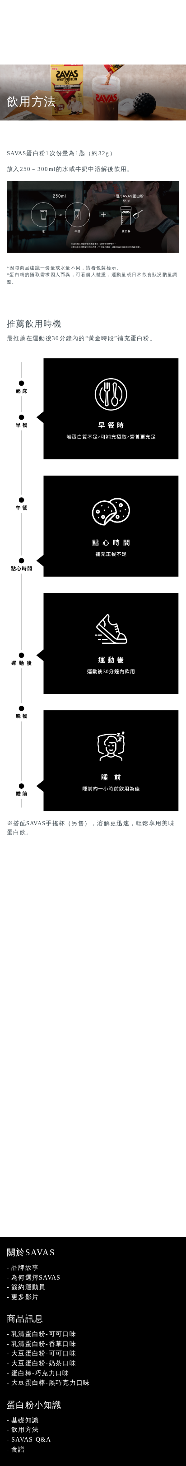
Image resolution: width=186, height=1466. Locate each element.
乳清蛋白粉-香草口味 (43, 1343)
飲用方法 (25, 1429)
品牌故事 (25, 1267)
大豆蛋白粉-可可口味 (43, 1353)
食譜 (18, 1449)
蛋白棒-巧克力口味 (40, 1373)
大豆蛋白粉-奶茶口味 (43, 1363)
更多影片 (25, 1296)
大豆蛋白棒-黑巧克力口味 (50, 1382)
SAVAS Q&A (31, 1439)
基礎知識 (25, 1420)
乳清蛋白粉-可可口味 (43, 1333)
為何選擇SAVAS (36, 1277)
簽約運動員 (28, 1286)
